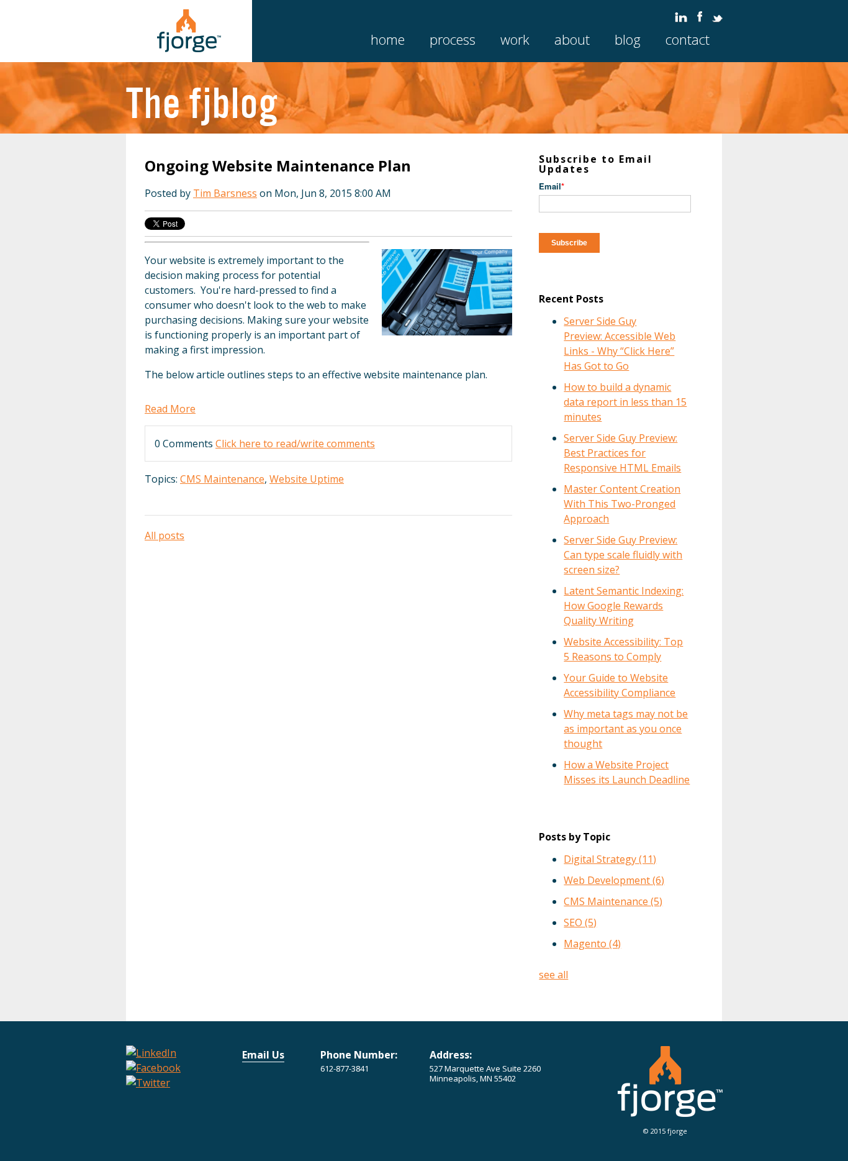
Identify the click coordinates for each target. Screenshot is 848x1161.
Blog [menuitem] (628, 39)
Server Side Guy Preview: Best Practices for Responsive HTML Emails (622, 453)
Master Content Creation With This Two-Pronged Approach (622, 504)
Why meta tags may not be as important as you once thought (626, 728)
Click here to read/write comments (295, 443)
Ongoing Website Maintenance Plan (278, 165)
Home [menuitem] (388, 39)
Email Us (263, 1055)
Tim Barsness (225, 193)
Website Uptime (306, 479)
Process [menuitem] (453, 39)
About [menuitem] (572, 39)
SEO (580, 922)
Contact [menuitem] (687, 39)
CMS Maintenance (222, 479)
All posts (164, 535)
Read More (170, 409)
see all (553, 974)
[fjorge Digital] (670, 1109)
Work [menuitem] (515, 39)
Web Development (614, 880)
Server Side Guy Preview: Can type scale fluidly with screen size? (623, 554)
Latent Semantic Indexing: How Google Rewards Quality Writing (623, 605)
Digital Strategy (610, 859)
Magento (592, 943)
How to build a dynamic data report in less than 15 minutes (625, 402)
